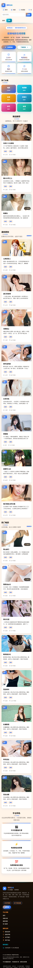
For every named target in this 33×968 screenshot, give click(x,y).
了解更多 (23, 47)
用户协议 (7, 940)
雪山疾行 (6, 549)
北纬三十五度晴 (8, 143)
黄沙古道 (6, 619)
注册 (9, 20)
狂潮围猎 (6, 724)
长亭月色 (6, 399)
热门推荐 (5, 924)
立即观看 (10, 47)
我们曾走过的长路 (9, 504)
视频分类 (5, 918)
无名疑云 (6, 689)
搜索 (28, 15)
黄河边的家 (7, 364)
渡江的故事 (7, 294)
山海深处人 (7, 259)
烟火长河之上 (7, 178)
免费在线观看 (23, 962)
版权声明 (7, 934)
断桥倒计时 (7, 654)
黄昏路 (5, 434)
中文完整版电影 (7, 962)
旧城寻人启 (7, 469)
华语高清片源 (15, 962)
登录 (3, 20)
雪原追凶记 (7, 584)
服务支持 (7, 932)
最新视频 (5, 921)
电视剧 (23, 10)
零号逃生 (6, 759)
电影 (14, 10)
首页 (6, 10)
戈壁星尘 (6, 329)
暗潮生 (5, 213)
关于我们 (7, 937)
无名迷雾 (6, 794)
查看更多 (29, 236)
